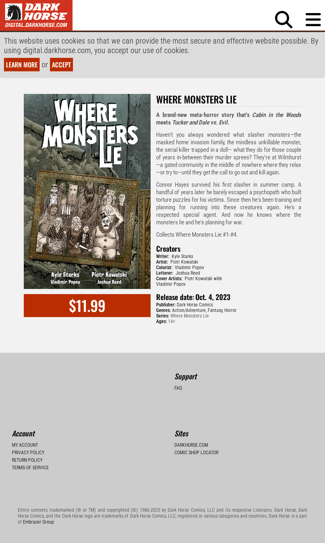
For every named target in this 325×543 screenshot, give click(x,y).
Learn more (22, 64)
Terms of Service (30, 467)
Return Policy (27, 460)
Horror (230, 310)
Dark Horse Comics (195, 305)
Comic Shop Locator (196, 452)
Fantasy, (215, 310)
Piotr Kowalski (184, 262)
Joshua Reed (188, 273)
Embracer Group (38, 522)
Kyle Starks (182, 256)
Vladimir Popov (189, 267)
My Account (25, 445)
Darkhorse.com (191, 445)
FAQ (178, 388)
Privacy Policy (28, 452)
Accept (61, 64)
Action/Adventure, (189, 310)
